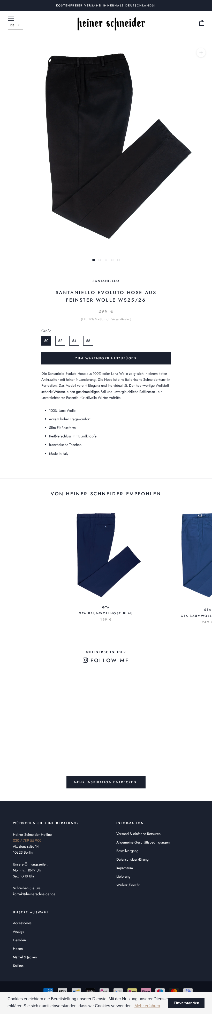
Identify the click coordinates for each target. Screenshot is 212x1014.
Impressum (124, 867)
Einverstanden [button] (186, 1003)
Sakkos (18, 965)
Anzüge (18, 931)
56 (88, 340)
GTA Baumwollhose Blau (106, 613)
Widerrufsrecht (127, 885)
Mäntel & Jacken (25, 957)
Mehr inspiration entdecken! (106, 782)
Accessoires (22, 923)
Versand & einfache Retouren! (139, 833)
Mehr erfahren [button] (147, 1006)
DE (12, 25)
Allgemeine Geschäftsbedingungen (143, 842)
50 (46, 340)
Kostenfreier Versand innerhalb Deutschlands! (106, 5)
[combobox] (15, 25)
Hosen (18, 948)
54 (74, 340)
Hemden (19, 940)
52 (60, 340)
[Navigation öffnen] (11, 19)
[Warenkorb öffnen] (201, 23)
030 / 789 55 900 (27, 840)
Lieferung (123, 876)
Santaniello (106, 281)
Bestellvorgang (127, 850)
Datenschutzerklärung (132, 859)
